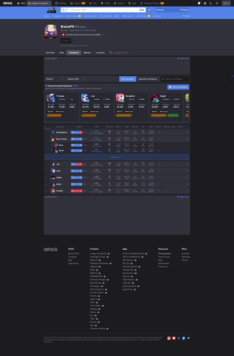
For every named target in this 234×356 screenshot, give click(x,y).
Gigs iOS (126, 276)
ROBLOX (93, 273)
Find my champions (180, 87)
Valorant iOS (128, 270)
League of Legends (39, 3)
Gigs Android (128, 273)
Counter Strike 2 (97, 293)
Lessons (157, 16)
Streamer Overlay (97, 328)
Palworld (94, 260)
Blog (70, 260)
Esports (93, 322)
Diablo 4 (93, 299)
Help (160, 260)
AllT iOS (126, 263)
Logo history (73, 263)
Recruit (185, 260)
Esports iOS (128, 289)
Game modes (73, 16)
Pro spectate (105, 16)
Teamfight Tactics (97, 257)
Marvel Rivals (95, 283)
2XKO (92, 302)
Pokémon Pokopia (98, 280)
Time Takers (95, 306)
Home (46, 16)
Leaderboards (90, 16)
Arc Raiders (95, 286)
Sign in (226, 3)
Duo (91, 315)
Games (93, 312)
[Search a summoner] (142, 9)
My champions (128, 79)
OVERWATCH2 (96, 276)
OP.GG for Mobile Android (133, 253)
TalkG (92, 319)
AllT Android (128, 260)
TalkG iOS (127, 283)
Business (186, 253)
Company (72, 257)
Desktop (93, 309)
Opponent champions (148, 79)
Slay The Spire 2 (97, 289)
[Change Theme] (211, 3)
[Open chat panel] (232, 75)
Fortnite (93, 296)
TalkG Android (129, 280)
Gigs (92, 325)
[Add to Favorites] (88, 26)
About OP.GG (73, 253)
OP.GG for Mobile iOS (131, 257)
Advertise (186, 257)
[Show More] (199, 3)
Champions (58, 16)
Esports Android (129, 286)
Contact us (163, 267)
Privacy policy (164, 253)
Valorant (93, 267)
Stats (116, 16)
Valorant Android (130, 267)
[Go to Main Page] (7, 3)
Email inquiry (163, 263)
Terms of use (164, 257)
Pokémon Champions (99, 263)
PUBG (92, 270)
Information (143, 16)
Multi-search (128, 16)
